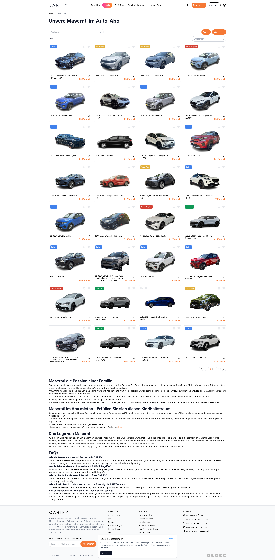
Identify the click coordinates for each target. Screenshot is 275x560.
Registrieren (199, 5)
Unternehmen (114, 515)
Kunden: (196, 523)
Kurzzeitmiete (144, 532)
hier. (120, 427)
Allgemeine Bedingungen (90, 555)
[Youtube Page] (224, 555)
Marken (52, 14)
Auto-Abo (95, 5)
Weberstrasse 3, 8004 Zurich (197, 531)
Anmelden (214, 5)
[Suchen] (188, 5)
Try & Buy (119, 5)
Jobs (110, 519)
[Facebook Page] (212, 555)
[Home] (58, 5)
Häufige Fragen (156, 5)
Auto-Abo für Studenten (148, 529)
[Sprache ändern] (224, 5)
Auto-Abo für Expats (147, 525)
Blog (110, 532)
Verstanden (106, 553)
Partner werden (145, 515)
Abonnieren (88, 543)
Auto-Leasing (144, 522)
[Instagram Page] (216, 555)
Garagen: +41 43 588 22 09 (197, 519)
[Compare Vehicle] (84, 46)
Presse (111, 522)
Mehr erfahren (169, 539)
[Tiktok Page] (208, 555)
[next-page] (218, 369)
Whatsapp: (197, 527)
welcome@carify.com (194, 515)
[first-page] (201, 369)
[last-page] (224, 369)
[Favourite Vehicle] (88, 46)
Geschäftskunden (136, 5)
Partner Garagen (115, 525)
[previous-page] (207, 369)
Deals (107, 5)
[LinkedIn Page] (220, 555)
